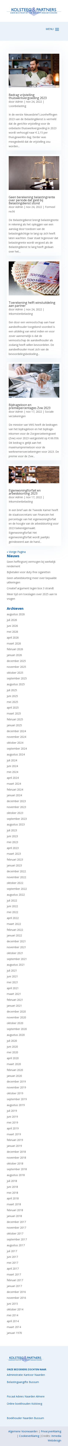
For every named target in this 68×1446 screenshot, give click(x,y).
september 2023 (17, 819)
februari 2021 (15, 1000)
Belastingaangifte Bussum (23, 1382)
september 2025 (17, 678)
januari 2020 (14, 1076)
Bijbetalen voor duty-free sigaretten (28, 572)
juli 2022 (12, 900)
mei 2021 (12, 982)
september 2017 (17, 1239)
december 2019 (16, 1081)
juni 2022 (12, 906)
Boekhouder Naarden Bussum (25, 1418)
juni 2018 (12, 1187)
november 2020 (16, 1017)
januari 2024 (14, 795)
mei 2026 (12, 631)
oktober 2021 (15, 953)
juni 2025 (12, 696)
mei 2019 (12, 1122)
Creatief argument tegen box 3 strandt (30, 588)
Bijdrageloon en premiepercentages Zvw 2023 (29, 406)
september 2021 (17, 959)
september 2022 (17, 889)
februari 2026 (15, 649)
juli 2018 (12, 1181)
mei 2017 (12, 1262)
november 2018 (16, 1157)
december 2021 (16, 941)
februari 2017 (15, 1280)
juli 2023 (12, 830)
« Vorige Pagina (16, 552)
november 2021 (16, 947)
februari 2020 (15, 1070)
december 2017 (16, 1222)
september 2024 (17, 748)
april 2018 (13, 1198)
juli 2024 (12, 760)
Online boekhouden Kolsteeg (24, 1403)
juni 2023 (12, 836)
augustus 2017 (16, 1245)
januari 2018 (14, 1216)
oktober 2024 (15, 742)
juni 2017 (12, 1257)
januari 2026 (14, 655)
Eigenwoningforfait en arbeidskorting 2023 (25, 492)
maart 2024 (14, 783)
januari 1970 (14, 1333)
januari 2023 (14, 865)
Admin (19, 101)
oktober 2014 (15, 1309)
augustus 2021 (16, 964)
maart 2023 (14, 853)
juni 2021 (12, 976)
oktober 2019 (15, 1093)
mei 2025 (12, 702)
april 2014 (13, 1321)
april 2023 (13, 848)
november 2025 (16, 667)
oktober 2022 (15, 883)
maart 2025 (14, 713)
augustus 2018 (16, 1175)
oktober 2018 (15, 1163)
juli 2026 (12, 620)
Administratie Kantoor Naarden (26, 1375)
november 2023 (16, 807)
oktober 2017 (15, 1233)
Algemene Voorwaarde (22, 1431)
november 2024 (16, 737)
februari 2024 (15, 789)
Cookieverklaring (29, 1436)
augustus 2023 (16, 824)
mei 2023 (12, 842)
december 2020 (16, 1011)
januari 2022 (14, 935)
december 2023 (16, 801)
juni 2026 (12, 626)
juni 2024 (12, 766)
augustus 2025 (16, 684)
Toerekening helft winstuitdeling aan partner (32, 304)
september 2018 (17, 1169)
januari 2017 (14, 1286)
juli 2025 (12, 690)
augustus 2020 (16, 1035)
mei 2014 (12, 1315)
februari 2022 (15, 929)
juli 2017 (12, 1251)
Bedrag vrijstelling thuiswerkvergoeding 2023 (28, 96)
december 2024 (16, 731)
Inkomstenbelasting (21, 313)
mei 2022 (12, 912)
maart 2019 (14, 1134)
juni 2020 (12, 1046)
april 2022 (13, 918)
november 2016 (16, 1298)
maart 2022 (14, 924)
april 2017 (13, 1268)
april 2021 (13, 988)
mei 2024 (12, 772)
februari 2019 (15, 1140)
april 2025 (13, 707)
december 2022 (16, 871)
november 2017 (16, 1227)
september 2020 (17, 1029)
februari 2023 (15, 859)
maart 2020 (14, 1064)
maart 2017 (14, 1274)
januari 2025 (14, 725)
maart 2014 (14, 1327)
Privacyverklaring (51, 1431)
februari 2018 (15, 1210)
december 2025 (16, 661)
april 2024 (13, 778)
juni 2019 (12, 1116)
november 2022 (16, 877)
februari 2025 (15, 719)
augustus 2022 (16, 894)
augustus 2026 (16, 614)
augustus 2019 (16, 1105)
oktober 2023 (15, 813)
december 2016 (16, 1292)
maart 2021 (14, 994)
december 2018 (16, 1151)
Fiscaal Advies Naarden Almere (26, 1396)
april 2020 (13, 1058)
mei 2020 (12, 1052)
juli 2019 (12, 1110)
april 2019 (13, 1128)
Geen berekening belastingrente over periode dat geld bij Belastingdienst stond (32, 200)
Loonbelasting (17, 106)
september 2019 (17, 1099)
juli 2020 (12, 1040)
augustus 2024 (16, 754)
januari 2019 (14, 1146)
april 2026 (13, 637)
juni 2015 (12, 1303)
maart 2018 (14, 1204)
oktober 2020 (15, 1023)
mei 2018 (12, 1192)
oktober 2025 (15, 672)
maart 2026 (14, 643)
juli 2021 (12, 970)
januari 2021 (14, 1005)
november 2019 (16, 1087)
